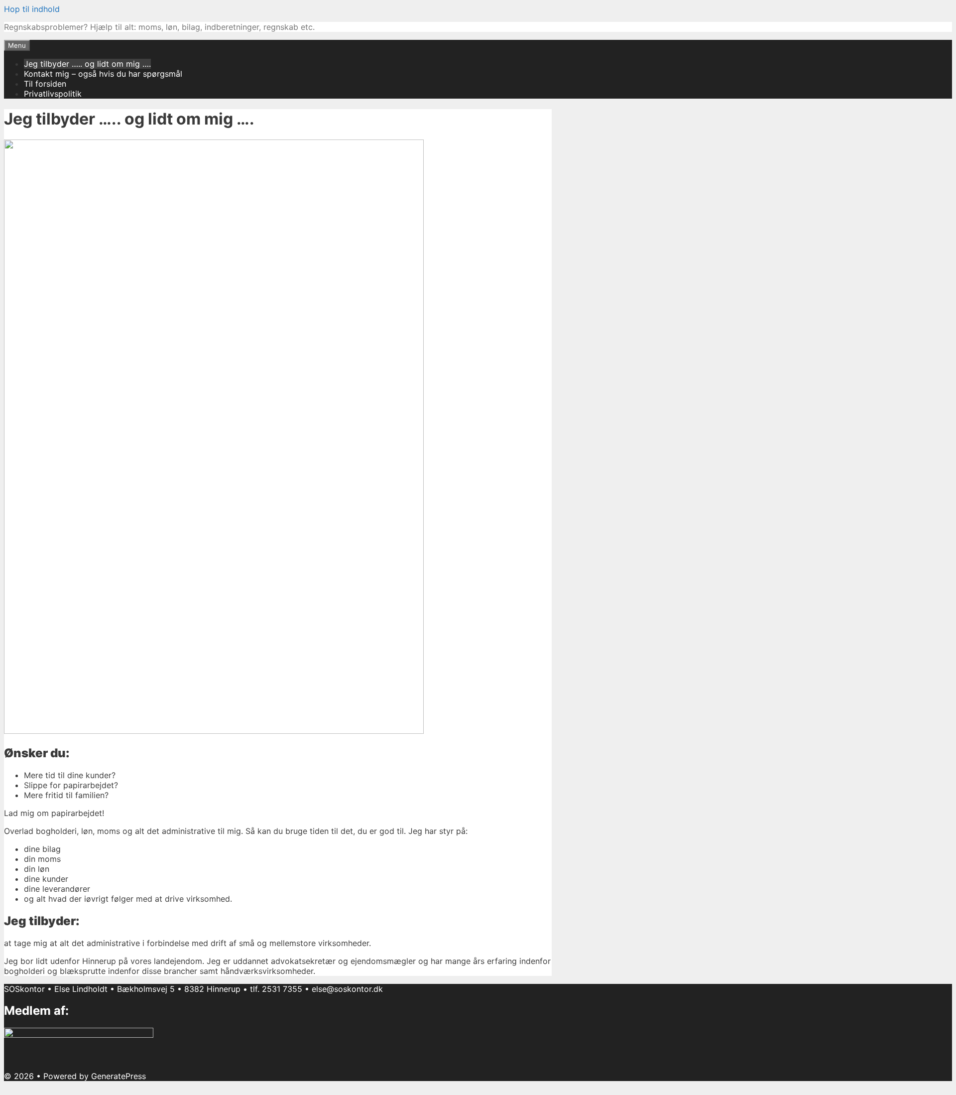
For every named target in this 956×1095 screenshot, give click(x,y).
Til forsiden (45, 84)
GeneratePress (118, 1076)
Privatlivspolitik (53, 94)
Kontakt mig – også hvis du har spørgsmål (103, 74)
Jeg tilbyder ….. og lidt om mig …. (87, 64)
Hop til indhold (32, 9)
